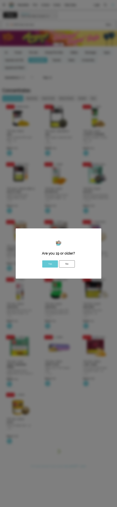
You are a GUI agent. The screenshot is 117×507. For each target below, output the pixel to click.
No (66, 264)
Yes (50, 264)
